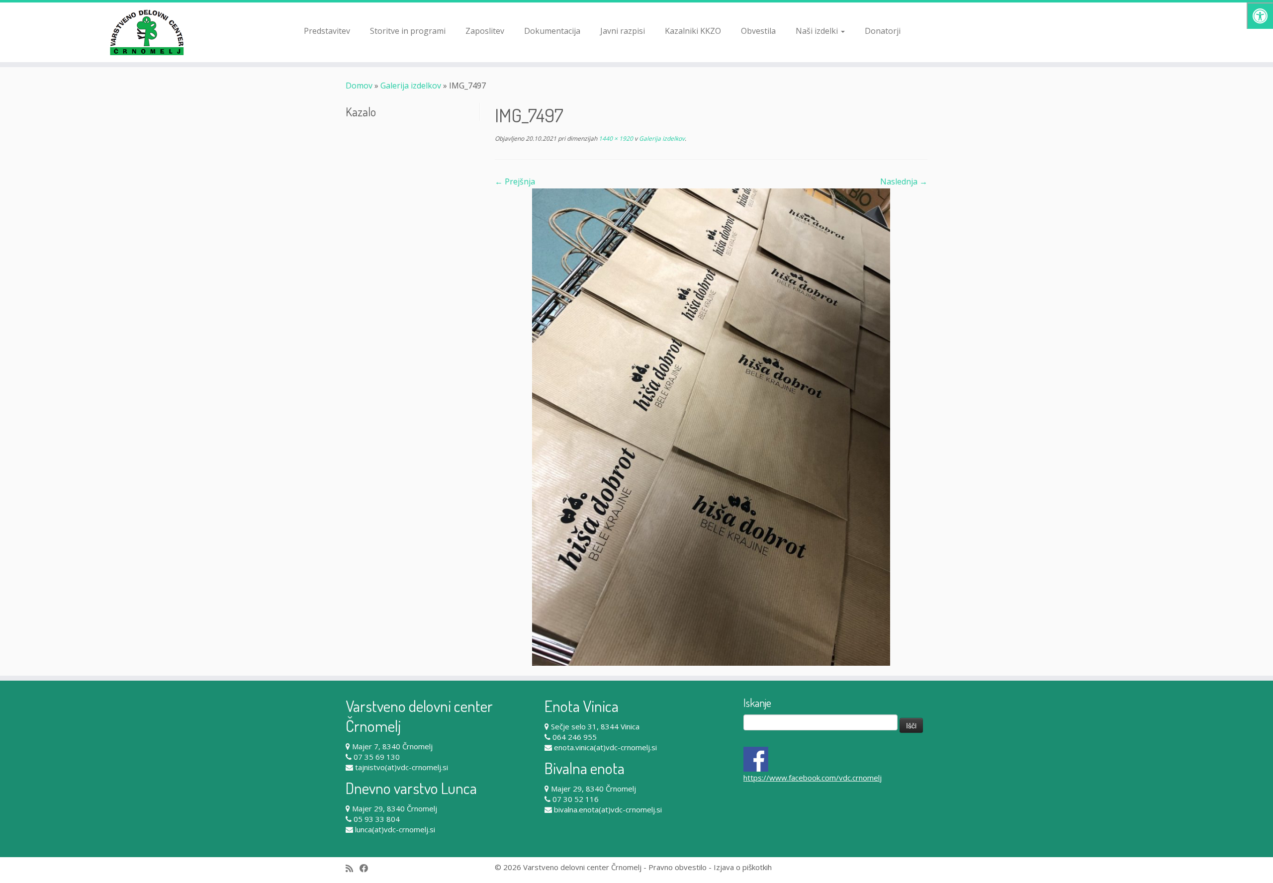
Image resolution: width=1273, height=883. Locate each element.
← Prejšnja (515, 181)
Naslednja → (903, 181)
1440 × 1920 (615, 138)
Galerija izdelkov (410, 85)
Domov (359, 85)
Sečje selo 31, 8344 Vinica (595, 726)
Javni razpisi (622, 30)
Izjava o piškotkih (743, 867)
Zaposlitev (484, 30)
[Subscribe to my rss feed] (353, 868)
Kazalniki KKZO (693, 30)
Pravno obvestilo (677, 867)
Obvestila (758, 30)
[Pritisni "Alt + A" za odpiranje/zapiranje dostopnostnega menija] (1260, 15)
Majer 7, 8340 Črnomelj (392, 746)
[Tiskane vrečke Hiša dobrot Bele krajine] (711, 426)
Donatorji (883, 30)
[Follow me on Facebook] (367, 868)
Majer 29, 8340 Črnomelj (394, 808)
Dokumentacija (552, 30)
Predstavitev (327, 30)
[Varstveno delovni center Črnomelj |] (147, 32)
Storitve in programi (408, 30)
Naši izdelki (818, 30)
